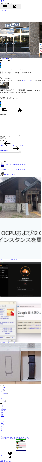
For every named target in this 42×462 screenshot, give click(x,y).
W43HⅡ (2, 415)
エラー (2, 419)
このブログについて (3, 10)
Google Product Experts (3, 409)
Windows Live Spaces (5, 393)
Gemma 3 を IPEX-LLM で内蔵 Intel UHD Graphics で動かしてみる (7, 435)
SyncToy (3, 389)
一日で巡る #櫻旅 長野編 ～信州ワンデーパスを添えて (10, 174)
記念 (1, 430)
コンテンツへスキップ (2, 0)
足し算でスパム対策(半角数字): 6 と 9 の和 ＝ (5, 136)
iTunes (3, 390)
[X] (21, 62)
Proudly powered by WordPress (8, 461)
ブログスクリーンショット (4, 420)
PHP (1, 413)
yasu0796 (11, 58)
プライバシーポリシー (2, 461)
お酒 (1, 417)
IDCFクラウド (3, 410)
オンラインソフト (5, 388)
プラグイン (2, 421)
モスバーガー (2, 424)
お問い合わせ (2, 436)
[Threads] (21, 65)
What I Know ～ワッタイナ (3, 1)
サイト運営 (2, 391)
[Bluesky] (21, 64)
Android (2, 405)
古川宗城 (5, 436)
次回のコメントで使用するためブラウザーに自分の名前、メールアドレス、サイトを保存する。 (11, 135)
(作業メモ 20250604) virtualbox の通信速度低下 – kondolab (24, 438)
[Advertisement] (21, 17)
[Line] (21, 105)
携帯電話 (2, 426)
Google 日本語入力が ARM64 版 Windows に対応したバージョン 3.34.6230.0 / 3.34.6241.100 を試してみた (15, 164)
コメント (1, 130)
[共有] (21, 67)
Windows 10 (2, 416)
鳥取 (1, 431)
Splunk (2, 414)
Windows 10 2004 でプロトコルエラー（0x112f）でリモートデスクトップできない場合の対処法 (14, 169)
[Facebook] (21, 63)
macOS (2, 412)
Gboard (2, 408)
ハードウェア (2, 394)
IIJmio (2, 411)
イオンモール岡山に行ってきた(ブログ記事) (26, 80)
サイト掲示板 (2, 11)
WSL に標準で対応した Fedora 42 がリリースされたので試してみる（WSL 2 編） (8, 437)
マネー (2, 423)
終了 (1, 428)
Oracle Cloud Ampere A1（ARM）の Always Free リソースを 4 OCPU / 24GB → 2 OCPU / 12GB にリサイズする (10, 259)
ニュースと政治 (3, 401)
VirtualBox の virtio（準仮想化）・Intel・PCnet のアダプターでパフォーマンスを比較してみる (9, 438)
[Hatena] (21, 66)
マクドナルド (2, 422)
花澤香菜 (2, 429)
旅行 (1, 402)
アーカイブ (1, 175)
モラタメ (4, 400)
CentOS (2, 406)
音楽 (1, 396)
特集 (1, 398)
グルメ (2, 399)
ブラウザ (4, 387)
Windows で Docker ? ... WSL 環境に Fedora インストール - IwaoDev (22, 437)
